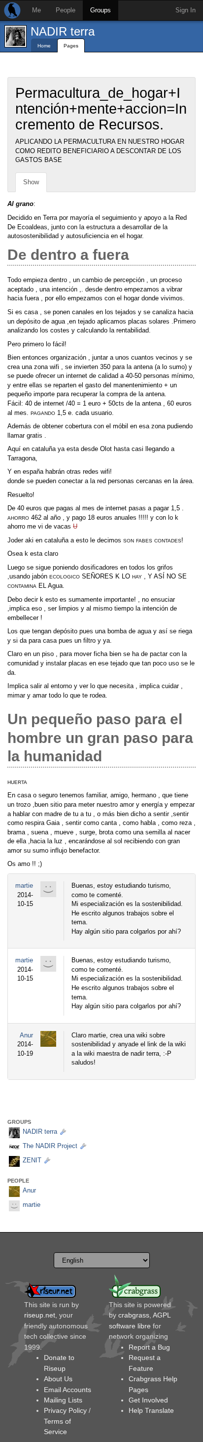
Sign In (185, 10)
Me (36, 10)
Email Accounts (67, 1390)
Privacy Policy (65, 1410)
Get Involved (148, 1400)
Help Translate (151, 1410)
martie (24, 885)
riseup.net (39, 1315)
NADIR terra (63, 31)
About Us (58, 1379)
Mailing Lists (63, 1400)
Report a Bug (149, 1347)
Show (31, 182)
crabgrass (133, 1315)
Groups (100, 10)
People (65, 10)
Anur (26, 1035)
